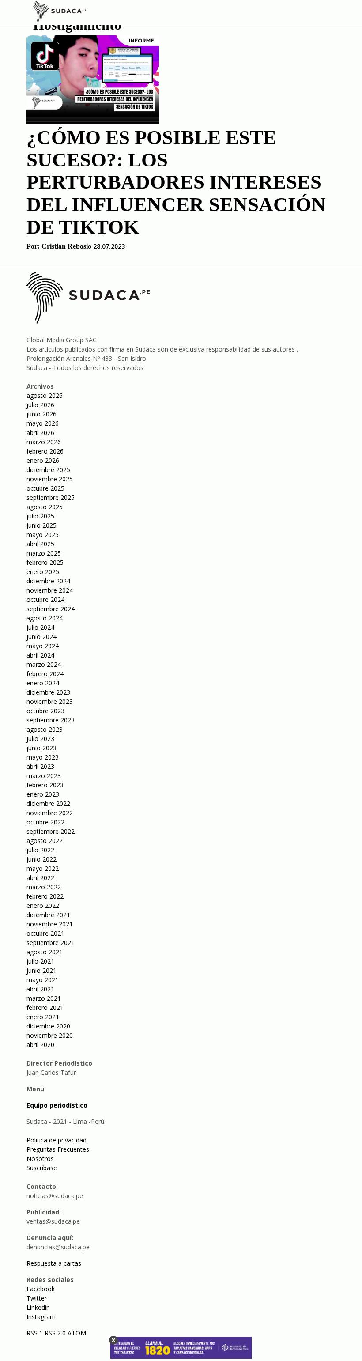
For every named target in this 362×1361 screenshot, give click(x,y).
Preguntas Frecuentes (57, 1149)
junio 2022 (41, 859)
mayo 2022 (42, 868)
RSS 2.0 (55, 1333)
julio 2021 (40, 961)
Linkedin (38, 1307)
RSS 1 (35, 1333)
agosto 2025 (44, 507)
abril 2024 (40, 655)
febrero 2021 (45, 1007)
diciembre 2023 (48, 692)
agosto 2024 (44, 618)
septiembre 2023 (50, 720)
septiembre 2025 (50, 497)
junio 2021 (41, 970)
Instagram (41, 1316)
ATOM (77, 1333)
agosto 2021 (44, 952)
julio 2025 (40, 516)
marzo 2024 (43, 664)
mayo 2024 (42, 646)
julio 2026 (40, 405)
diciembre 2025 (48, 469)
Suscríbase (41, 1168)
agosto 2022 (44, 840)
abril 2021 (40, 989)
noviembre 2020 (49, 1035)
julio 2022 (40, 850)
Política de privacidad (56, 1140)
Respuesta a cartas (53, 1263)
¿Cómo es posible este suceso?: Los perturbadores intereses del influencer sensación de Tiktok (176, 182)
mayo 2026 (42, 423)
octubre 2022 (45, 822)
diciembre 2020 (48, 1026)
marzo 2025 (43, 553)
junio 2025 (41, 525)
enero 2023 (42, 794)
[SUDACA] (59, 13)
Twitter (36, 1298)
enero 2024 (42, 683)
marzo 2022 (43, 887)
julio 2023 (40, 738)
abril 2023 (40, 766)
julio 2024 (40, 627)
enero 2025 (42, 571)
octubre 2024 (45, 599)
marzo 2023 (43, 775)
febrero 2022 (45, 896)
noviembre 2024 (49, 590)
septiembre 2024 (50, 609)
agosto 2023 (44, 729)
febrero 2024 (45, 673)
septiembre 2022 (50, 831)
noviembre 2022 (49, 813)
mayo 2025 (42, 534)
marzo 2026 (43, 442)
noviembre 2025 (49, 479)
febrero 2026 (45, 451)
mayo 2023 (42, 757)
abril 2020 (40, 1044)
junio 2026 (41, 414)
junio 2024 (41, 636)
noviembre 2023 (49, 701)
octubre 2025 (45, 488)
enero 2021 (42, 1017)
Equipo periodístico (56, 1105)
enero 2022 (42, 905)
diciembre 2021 (48, 915)
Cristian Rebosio (66, 246)
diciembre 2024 (48, 581)
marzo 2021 (43, 998)
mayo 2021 (42, 979)
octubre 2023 (45, 711)
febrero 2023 (45, 785)
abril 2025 (40, 544)
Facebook (40, 1289)
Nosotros (40, 1158)
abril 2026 (40, 432)
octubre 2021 (45, 933)
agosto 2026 (44, 395)
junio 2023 (41, 748)
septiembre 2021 (50, 942)
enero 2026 (42, 460)
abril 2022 (40, 877)
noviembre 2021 (49, 924)
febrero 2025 (45, 562)
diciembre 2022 (48, 803)
